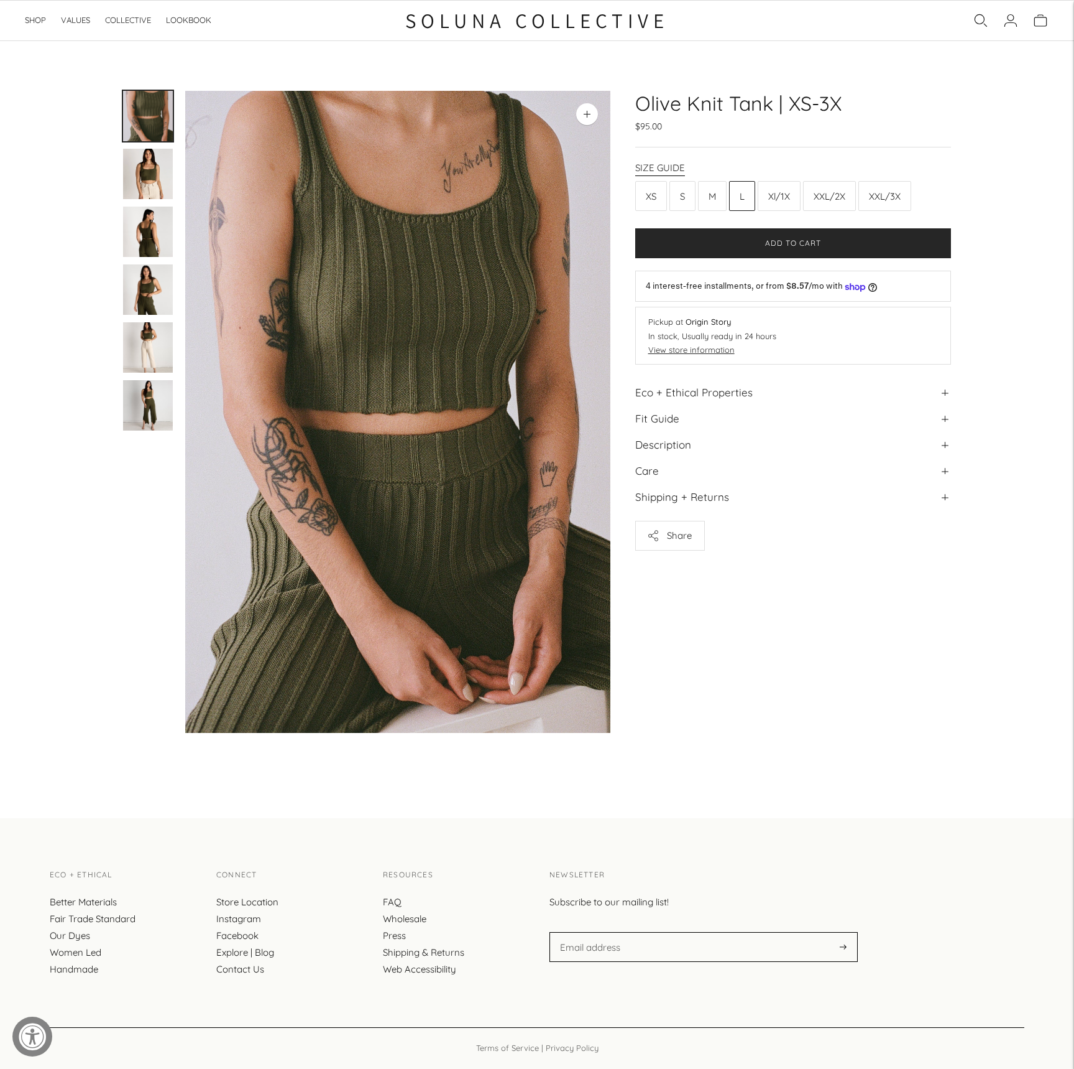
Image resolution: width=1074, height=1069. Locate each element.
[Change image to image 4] (148, 289)
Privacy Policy (572, 1048)
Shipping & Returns (423, 952)
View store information (691, 350)
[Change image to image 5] (148, 347)
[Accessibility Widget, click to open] (32, 1037)
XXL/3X (885, 196)
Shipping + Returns (682, 497)
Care (647, 471)
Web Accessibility (419, 969)
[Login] (1010, 20)
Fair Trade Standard (92, 919)
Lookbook (188, 20)
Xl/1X (779, 196)
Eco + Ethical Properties (694, 392)
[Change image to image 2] (148, 174)
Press (394, 935)
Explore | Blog (245, 952)
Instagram (238, 919)
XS (651, 196)
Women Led (75, 952)
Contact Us (240, 969)
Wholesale (404, 919)
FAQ (392, 902)
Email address (588, 932)
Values (75, 20)
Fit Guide (657, 419)
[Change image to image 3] (148, 232)
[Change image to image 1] (148, 116)
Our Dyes (70, 935)
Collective (128, 20)
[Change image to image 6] (148, 405)
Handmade (74, 969)
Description (663, 445)
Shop (35, 20)
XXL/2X (829, 196)
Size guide (660, 168)
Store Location (247, 902)
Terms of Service (507, 1048)
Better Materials (83, 902)
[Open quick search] (980, 20)
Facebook (237, 935)
